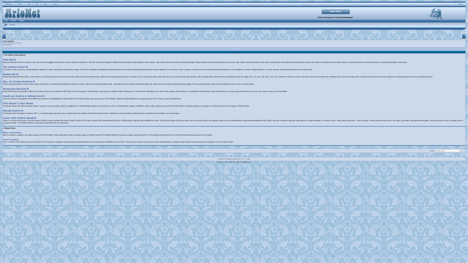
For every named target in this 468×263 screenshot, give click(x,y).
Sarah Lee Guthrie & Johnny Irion (22, 96)
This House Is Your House (18, 103)
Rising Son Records (14, 89)
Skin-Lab (244, 159)
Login (6, 20)
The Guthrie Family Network (12, 43)
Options (22, 20)
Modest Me (9, 74)
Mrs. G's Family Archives (17, 81)
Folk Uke (8, 59)
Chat (37, 4)
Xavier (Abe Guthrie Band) (18, 118)
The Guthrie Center (14, 67)
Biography (8, 4)
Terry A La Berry (11, 139)
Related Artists (8, 45)
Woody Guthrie (12, 110)
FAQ (28, 4)
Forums (20, 4)
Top (4, 124)
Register (13, 20)
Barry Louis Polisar (12, 133)
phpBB (226, 162)
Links (45, 4)
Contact (55, 4)
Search (460, 4)
